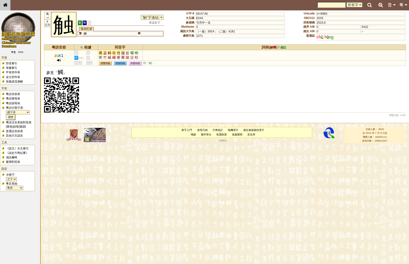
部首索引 (11, 63)
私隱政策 (221, 134)
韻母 (16, 126)
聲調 (22, 126)
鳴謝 (193, 134)
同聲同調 (135, 63)
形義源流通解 (14, 81)
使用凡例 (202, 130)
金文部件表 (13, 77)
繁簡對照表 (13, 162)
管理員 (223, 141)
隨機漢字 (233, 130)
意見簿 (251, 134)
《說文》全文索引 (17, 148)
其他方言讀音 (14, 135)
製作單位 (206, 134)
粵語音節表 (13, 94)
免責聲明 (237, 134)
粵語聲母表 (13, 98)
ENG (20, 52)
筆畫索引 (11, 67)
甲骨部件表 (13, 72)
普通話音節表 (14, 131)
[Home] (5, 5)
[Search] (369, 5)
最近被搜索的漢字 (253, 130)
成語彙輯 (11, 157)
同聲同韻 (105, 63)
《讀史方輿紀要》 (17, 153)
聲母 (9, 126)
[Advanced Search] (380, 5)
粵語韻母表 (13, 103)
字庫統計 (218, 130)
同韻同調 (120, 63)
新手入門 (187, 130)
